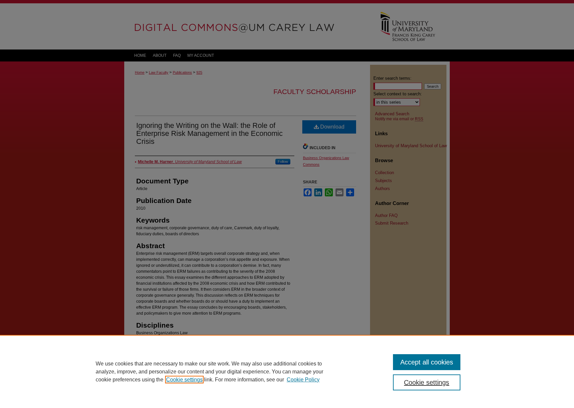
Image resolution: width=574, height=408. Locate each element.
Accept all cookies (426, 362)
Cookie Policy (303, 379)
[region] (287, 371)
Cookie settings (184, 379)
